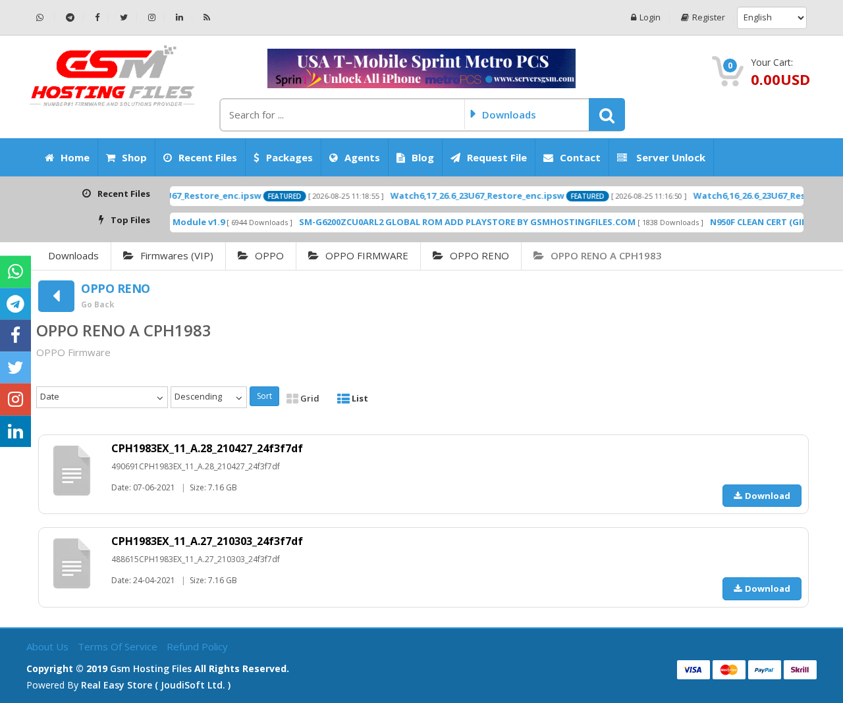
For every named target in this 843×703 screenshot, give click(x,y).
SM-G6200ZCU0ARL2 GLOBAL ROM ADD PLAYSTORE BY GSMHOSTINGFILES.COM (449, 222)
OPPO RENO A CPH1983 (606, 255)
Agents (362, 157)
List (359, 398)
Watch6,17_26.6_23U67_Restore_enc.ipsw (459, 195)
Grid (308, 398)
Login (650, 17)
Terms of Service (119, 646)
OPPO (269, 255)
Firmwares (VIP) (176, 255)
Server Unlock (669, 157)
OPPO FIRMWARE (366, 255)
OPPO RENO (479, 255)
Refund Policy (197, 646)
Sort (264, 396)
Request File (497, 157)
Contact (580, 157)
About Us (48, 646)
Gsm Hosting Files (151, 668)
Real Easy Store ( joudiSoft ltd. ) (156, 685)
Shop (134, 157)
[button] (607, 114)
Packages (289, 157)
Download (767, 496)
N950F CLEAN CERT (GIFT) (744, 222)
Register (708, 17)
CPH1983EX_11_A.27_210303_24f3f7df (207, 541)
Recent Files (207, 157)
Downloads (73, 255)
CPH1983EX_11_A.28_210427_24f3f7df (207, 448)
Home (75, 157)
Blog (423, 157)
